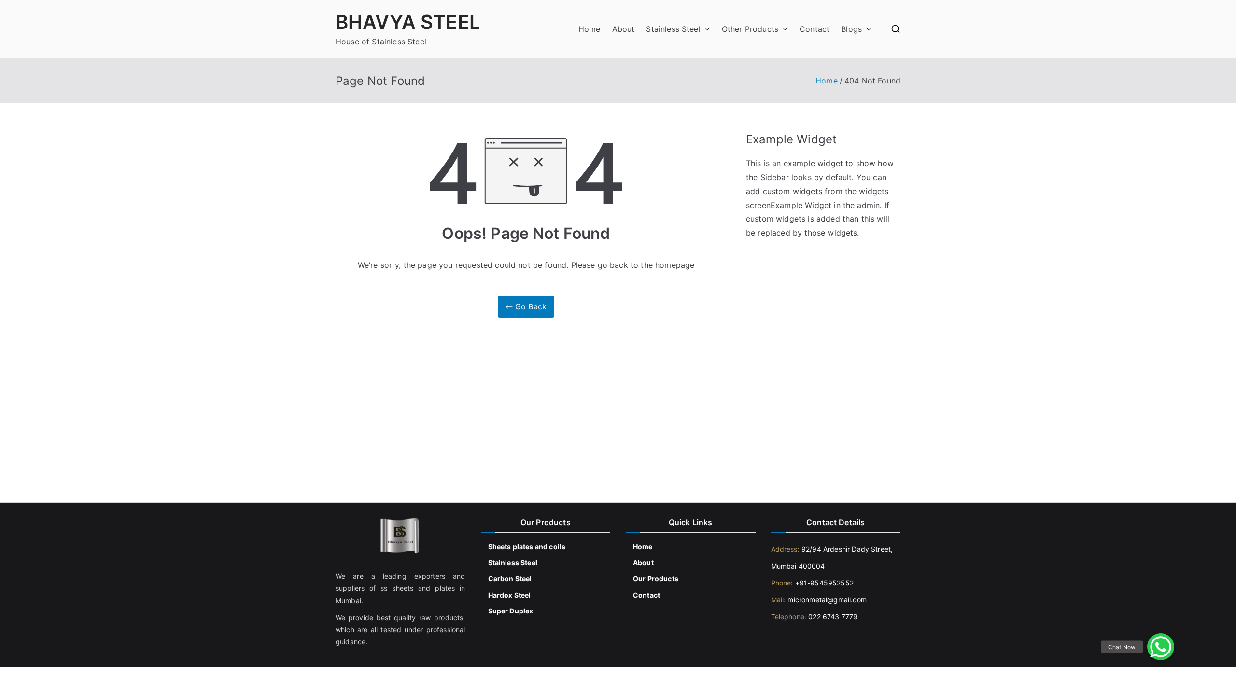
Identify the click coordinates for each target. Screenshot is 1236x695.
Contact (814, 29)
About (623, 29)
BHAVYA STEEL (408, 22)
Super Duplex (511, 611)
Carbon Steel (510, 578)
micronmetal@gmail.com (826, 600)
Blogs (851, 29)
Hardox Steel (509, 595)
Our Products (655, 578)
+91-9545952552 (823, 583)
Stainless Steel (673, 29)
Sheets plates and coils (527, 546)
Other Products (750, 29)
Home (589, 29)
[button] (705, 29)
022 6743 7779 (832, 616)
